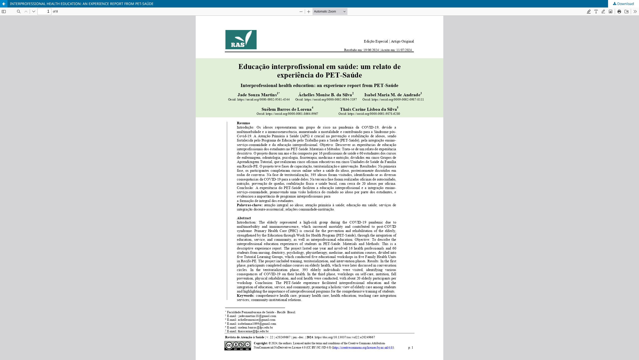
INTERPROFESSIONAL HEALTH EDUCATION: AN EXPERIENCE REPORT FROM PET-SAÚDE (82, 3)
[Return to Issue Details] (3, 4)
